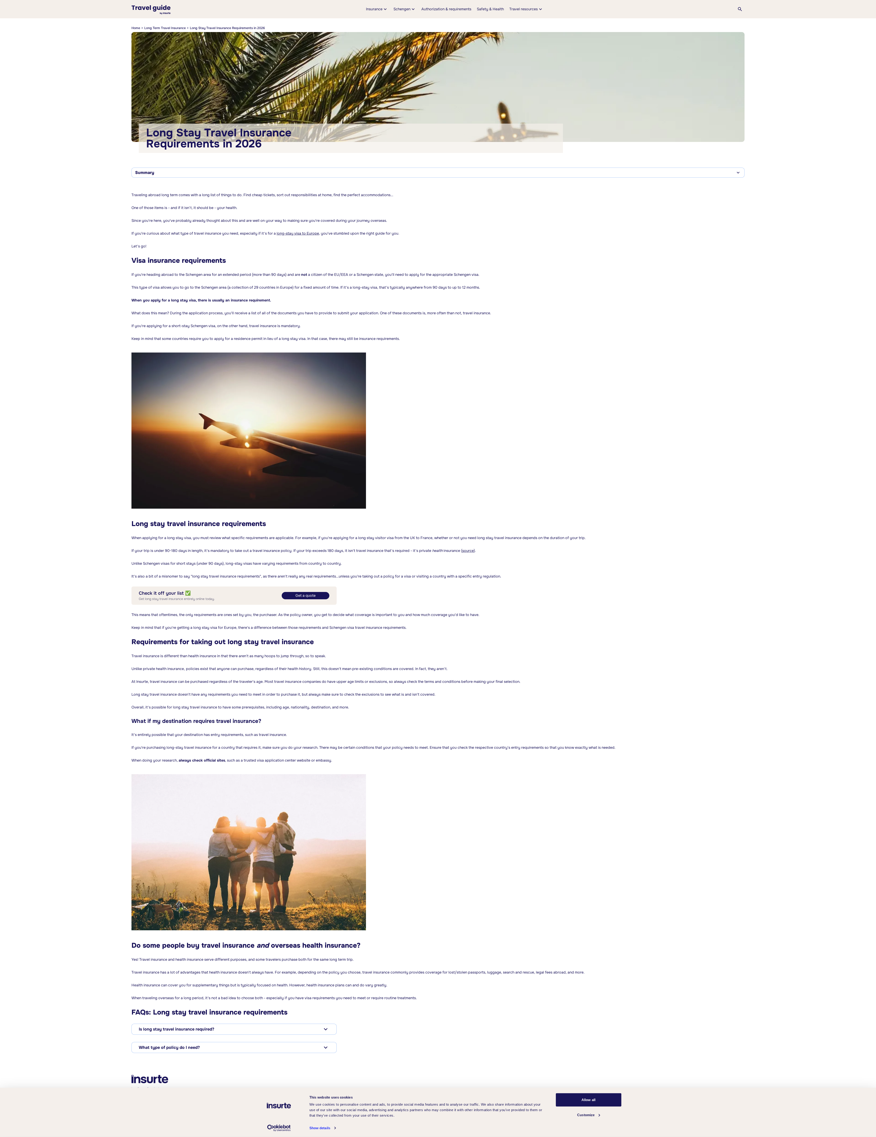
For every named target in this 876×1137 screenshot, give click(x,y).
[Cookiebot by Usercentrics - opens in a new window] (279, 1128)
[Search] (740, 9)
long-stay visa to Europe (298, 233)
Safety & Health (490, 9)
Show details (319, 1128)
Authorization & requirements (446, 9)
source (468, 550)
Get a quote (305, 595)
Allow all (588, 1100)
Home (135, 28)
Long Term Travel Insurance (165, 28)
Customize (586, 1115)
